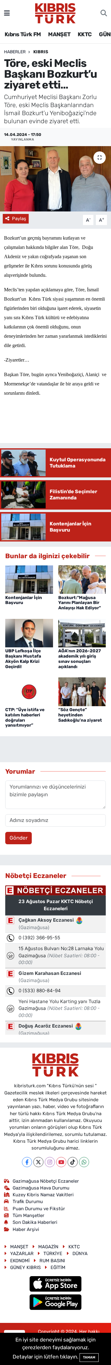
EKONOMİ (20, 1260)
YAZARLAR (22, 1253)
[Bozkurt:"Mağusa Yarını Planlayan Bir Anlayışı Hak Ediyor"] (82, 579)
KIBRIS (40, 51)
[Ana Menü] (7, 13)
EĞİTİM (58, 1267)
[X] (38, 1162)
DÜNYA (80, 1253)
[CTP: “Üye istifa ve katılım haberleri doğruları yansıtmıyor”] (29, 691)
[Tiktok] (73, 1162)
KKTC (85, 34)
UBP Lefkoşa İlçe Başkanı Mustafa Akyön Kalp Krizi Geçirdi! (23, 658)
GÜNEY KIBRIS (25, 1267)
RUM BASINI (52, 1260)
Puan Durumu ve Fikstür (39, 1208)
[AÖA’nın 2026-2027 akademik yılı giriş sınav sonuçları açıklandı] (82, 632)
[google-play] (55, 1303)
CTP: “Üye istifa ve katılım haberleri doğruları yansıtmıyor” (24, 717)
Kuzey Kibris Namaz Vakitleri (43, 1195)
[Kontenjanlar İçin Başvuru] (29, 579)
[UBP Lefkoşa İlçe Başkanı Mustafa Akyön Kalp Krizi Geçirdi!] (29, 632)
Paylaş (19, 218)
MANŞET (59, 34)
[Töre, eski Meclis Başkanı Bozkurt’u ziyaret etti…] (55, 178)
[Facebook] (27, 1162)
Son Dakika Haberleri (35, 1222)
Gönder (18, 838)
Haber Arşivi (26, 1229)
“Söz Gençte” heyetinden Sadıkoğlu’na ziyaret (80, 715)
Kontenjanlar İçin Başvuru (23, 600)
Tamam (89, 1357)
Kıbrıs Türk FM (23, 34)
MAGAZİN (48, 1247)
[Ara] (104, 13)
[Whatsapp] (84, 1162)
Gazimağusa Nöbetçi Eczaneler (46, 1181)
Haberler (15, 51)
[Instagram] (50, 1162)
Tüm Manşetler (28, 1215)
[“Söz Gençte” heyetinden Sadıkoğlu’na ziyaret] (82, 691)
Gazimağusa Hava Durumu (41, 1188)
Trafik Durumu (28, 1201)
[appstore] (55, 1285)
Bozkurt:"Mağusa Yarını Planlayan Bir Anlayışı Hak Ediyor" (79, 603)
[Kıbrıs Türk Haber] (55, 12)
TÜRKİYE (52, 1253)
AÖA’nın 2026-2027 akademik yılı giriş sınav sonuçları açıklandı (79, 658)
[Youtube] (61, 1162)
